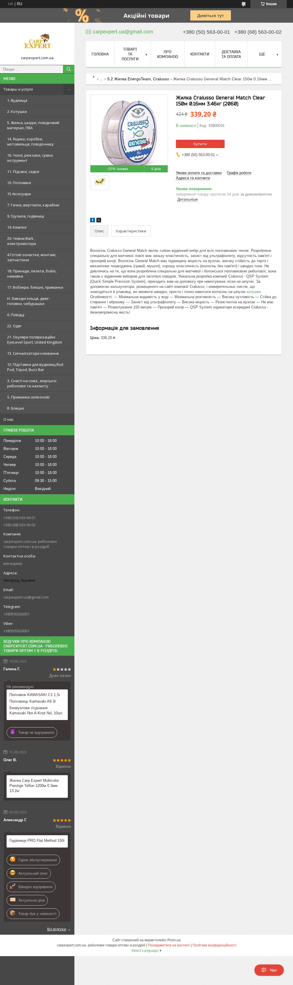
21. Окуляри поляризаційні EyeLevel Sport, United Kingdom (34, 339)
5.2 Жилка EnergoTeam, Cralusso (138, 79)
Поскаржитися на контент (169, 945)
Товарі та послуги (130, 54)
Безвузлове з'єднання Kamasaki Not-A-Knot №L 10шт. (36, 710)
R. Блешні (15, 408)
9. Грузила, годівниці (25, 216)
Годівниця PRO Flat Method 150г (37, 840)
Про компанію (167, 54)
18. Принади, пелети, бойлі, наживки (31, 273)
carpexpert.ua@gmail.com (26, 597)
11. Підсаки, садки (23, 171)
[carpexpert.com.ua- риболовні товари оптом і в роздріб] (37, 41)
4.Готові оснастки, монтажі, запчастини (31, 257)
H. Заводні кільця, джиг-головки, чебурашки (28, 301)
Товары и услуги (18, 89)
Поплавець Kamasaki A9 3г (32, 701)
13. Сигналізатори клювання (33, 353)
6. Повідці (15, 314)
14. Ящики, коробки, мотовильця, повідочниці (30, 141)
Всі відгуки (56, 929)
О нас (8, 419)
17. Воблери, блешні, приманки (35, 287)
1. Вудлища (17, 100)
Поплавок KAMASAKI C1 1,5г (34, 695)
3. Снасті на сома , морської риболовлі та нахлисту (31, 383)
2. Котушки (17, 111)
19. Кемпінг (17, 227)
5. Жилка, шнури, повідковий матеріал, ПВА (33, 125)
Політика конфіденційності (214, 945)
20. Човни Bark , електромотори (21, 241)
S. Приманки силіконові (28, 397)
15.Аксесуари (19, 193)
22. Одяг (14, 325)
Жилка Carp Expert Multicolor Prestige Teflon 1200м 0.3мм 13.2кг (34, 785)
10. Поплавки (19, 182)
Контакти (199, 54)
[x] (98, 221)
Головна (100, 54)
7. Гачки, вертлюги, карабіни (33, 205)
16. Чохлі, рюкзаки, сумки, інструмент (30, 158)
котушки (254, 292)
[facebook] (92, 221)
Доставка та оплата (231, 54)
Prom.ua (174, 940)
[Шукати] (68, 69)
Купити (200, 143)
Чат (273, 970)
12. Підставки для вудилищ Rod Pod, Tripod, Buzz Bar (35, 367)
